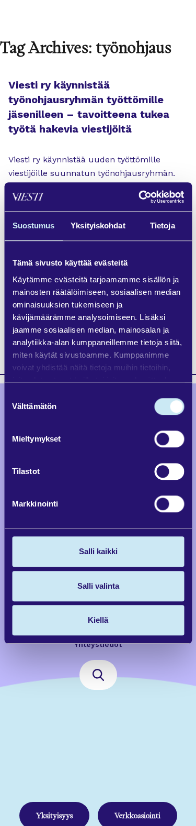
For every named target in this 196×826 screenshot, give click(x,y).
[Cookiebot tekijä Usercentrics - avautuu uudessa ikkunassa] (139, 197)
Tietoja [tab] (162, 225)
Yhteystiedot (98, 644)
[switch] (169, 439)
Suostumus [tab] (34, 225)
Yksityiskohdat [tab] (98, 225)
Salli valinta (98, 585)
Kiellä (98, 619)
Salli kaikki (98, 551)
